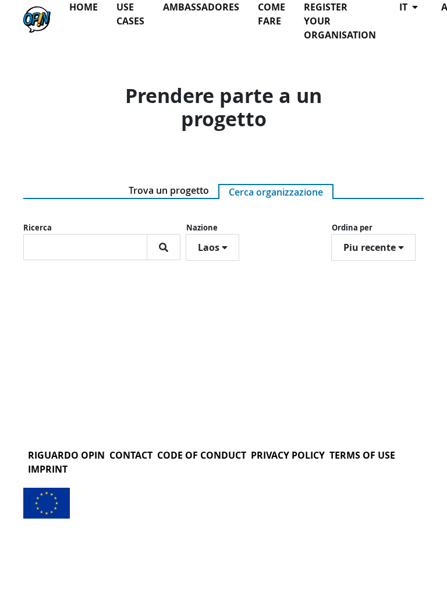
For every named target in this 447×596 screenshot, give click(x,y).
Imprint (48, 469)
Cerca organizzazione (276, 192)
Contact (130, 455)
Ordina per (352, 227)
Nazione (202, 227)
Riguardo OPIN (66, 455)
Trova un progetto (169, 190)
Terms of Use (362, 455)
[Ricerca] (163, 247)
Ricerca (37, 227)
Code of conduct (201, 455)
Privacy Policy (288, 455)
